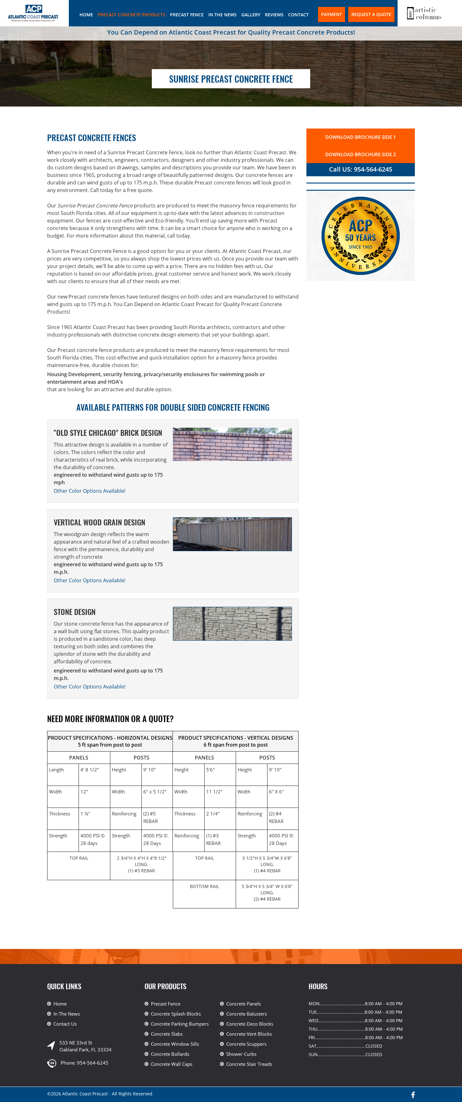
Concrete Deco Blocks (249, 1024)
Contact (298, 15)
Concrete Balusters (246, 1014)
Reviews (274, 15)
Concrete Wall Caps (171, 1064)
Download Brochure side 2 (360, 154)
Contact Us (65, 1024)
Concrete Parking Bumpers (180, 1024)
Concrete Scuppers (246, 1044)
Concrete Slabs (167, 1034)
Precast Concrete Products (131, 15)
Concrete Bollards (170, 1054)
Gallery (250, 15)
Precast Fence (187, 15)
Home (86, 15)
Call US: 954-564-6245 (360, 169)
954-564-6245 (92, 1063)
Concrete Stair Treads (249, 1064)
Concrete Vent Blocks (249, 1034)
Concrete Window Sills (175, 1044)
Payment (331, 14)
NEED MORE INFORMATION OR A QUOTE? (110, 718)
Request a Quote (371, 14)
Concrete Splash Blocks (176, 1014)
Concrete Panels (243, 1004)
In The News (222, 15)
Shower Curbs (241, 1054)
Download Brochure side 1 (360, 137)
